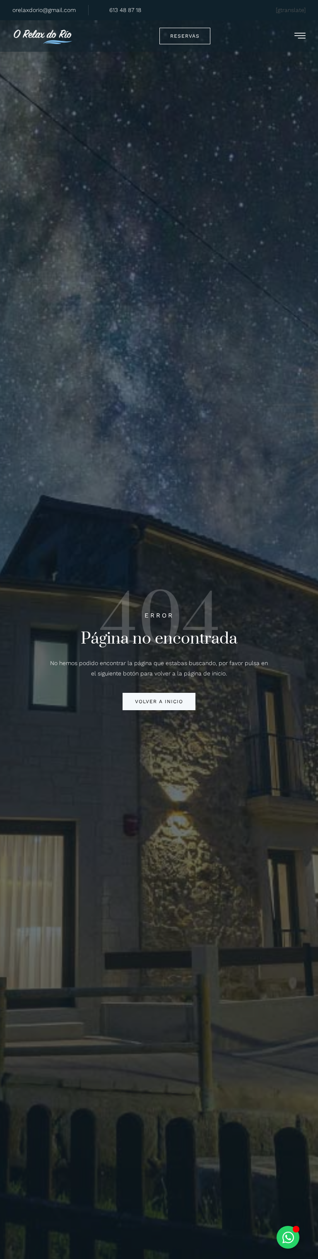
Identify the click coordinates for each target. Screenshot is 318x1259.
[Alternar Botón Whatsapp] (288, 1237)
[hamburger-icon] (300, 37)
